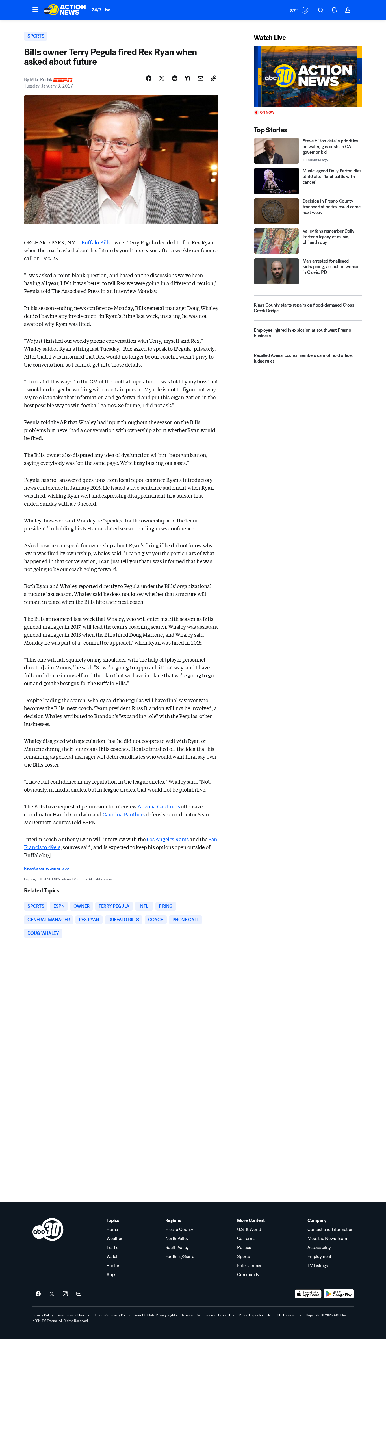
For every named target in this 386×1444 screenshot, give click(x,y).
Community (248, 1274)
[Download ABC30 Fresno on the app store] (308, 1293)
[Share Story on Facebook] (148, 78)
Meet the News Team (327, 1238)
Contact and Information (330, 1229)
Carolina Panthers (124, 814)
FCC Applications (288, 1315)
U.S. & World (249, 1229)
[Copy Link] (213, 78)
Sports (243, 1256)
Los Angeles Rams (167, 839)
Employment (319, 1256)
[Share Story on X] (161, 78)
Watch (112, 1256)
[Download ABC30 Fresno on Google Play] (339, 1293)
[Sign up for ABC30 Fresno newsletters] (78, 1294)
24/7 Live (101, 10)
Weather (114, 1238)
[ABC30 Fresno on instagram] (65, 1294)
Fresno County (179, 1229)
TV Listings (317, 1265)
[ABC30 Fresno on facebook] (38, 1294)
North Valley (176, 1238)
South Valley (177, 1247)
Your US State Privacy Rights (156, 1315)
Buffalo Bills (95, 242)
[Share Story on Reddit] (174, 78)
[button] (35, 9)
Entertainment (250, 1265)
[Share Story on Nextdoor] (187, 78)
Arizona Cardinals (159, 806)
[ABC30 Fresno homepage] (65, 10)
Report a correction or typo (46, 868)
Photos (113, 1265)
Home (112, 1229)
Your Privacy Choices (73, 1315)
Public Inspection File (255, 1315)
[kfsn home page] (48, 1229)
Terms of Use (191, 1315)
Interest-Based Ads (219, 1315)
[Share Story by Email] (200, 78)
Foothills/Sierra (179, 1256)
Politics (244, 1247)
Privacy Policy (42, 1315)
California (246, 1238)
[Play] (308, 76)
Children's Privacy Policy (112, 1315)
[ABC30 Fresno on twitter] (51, 1294)
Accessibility (319, 1247)
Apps (111, 1274)
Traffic (112, 1247)
